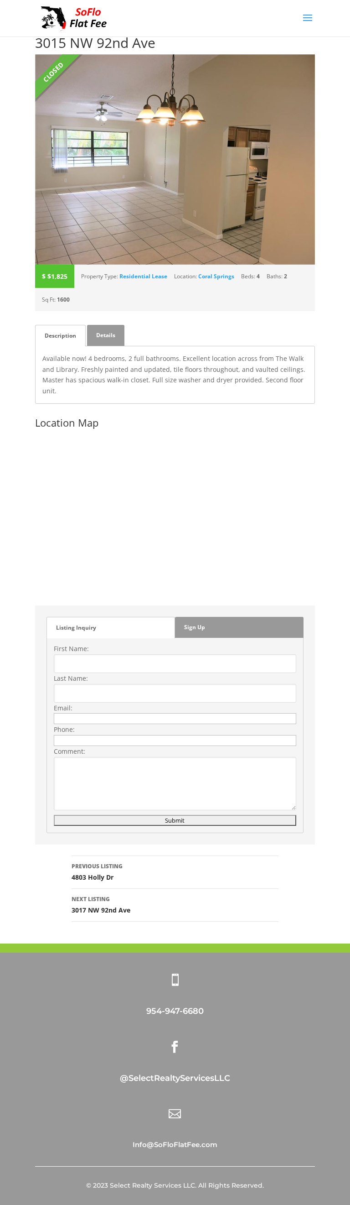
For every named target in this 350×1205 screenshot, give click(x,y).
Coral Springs (216, 276)
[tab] (60, 335)
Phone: (64, 729)
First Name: (71, 648)
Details (105, 335)
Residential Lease (143, 276)
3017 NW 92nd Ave (101, 904)
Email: (63, 708)
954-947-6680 (175, 1011)
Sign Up (194, 627)
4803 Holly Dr (97, 872)
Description (60, 335)
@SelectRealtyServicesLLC (175, 1078)
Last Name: (71, 678)
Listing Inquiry (76, 627)
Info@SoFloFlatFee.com (175, 1144)
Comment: (69, 751)
